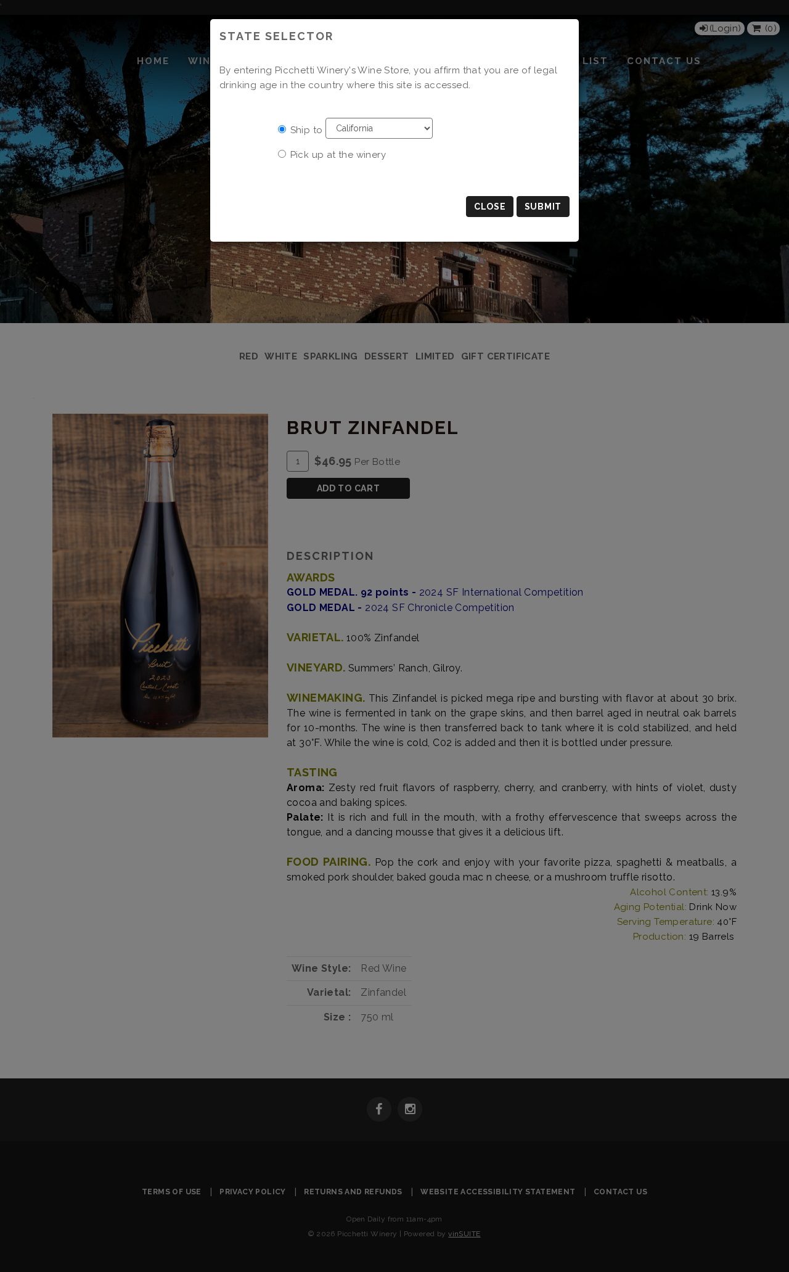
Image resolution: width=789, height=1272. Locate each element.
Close (490, 206)
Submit (543, 206)
